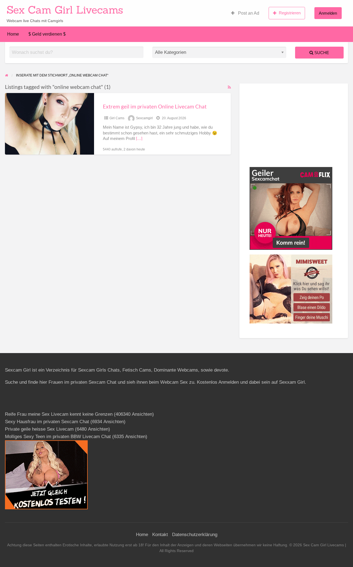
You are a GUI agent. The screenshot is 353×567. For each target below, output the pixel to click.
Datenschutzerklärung (194, 534)
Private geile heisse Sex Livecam (39, 429)
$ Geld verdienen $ (47, 34)
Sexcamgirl (144, 118)
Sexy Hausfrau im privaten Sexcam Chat (47, 421)
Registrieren (290, 12)
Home (13, 34)
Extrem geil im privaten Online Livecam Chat (155, 106)
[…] (139, 138)
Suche (321, 52)
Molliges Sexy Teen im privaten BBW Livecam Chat (58, 436)
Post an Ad (248, 13)
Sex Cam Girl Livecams (65, 9)
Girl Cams (116, 118)
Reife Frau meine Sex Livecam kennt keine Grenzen (59, 414)
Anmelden (328, 13)
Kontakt (160, 534)
